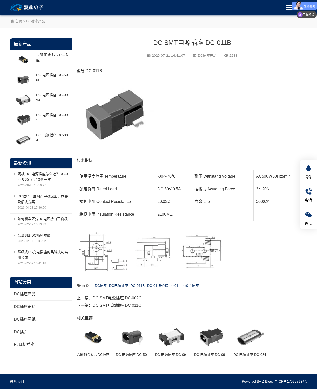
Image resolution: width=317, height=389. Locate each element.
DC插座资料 (25, 307)
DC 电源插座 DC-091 (52, 117)
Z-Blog (267, 381)
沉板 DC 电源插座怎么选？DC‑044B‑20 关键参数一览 (43, 177)
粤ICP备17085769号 (290, 381)
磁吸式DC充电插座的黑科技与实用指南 (43, 255)
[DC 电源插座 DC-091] (24, 119)
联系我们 (17, 381)
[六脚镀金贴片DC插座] (24, 59)
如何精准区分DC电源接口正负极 (43, 219)
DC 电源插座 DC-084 (52, 137)
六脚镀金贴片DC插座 (52, 57)
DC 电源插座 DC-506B (52, 77)
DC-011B (138, 286)
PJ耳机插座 (24, 344)
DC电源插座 (118, 286)
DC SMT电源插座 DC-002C (117, 298)
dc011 (175, 286)
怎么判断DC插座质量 (34, 235)
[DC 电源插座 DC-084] (24, 140)
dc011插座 (191, 286)
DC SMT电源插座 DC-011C (117, 305)
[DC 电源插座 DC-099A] (24, 99)
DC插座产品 (35, 21)
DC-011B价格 (157, 286)
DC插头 (21, 332)
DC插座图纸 (25, 319)
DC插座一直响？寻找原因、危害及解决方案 (43, 199)
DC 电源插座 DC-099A (52, 97)
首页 (18, 21)
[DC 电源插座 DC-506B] (24, 79)
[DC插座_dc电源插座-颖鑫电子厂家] (27, 7)
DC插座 (101, 286)
